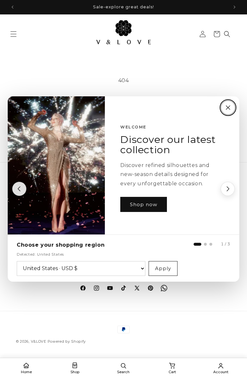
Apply (163, 268)
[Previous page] (19, 189)
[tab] (197, 244)
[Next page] (228, 189)
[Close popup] (228, 107)
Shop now (143, 204)
